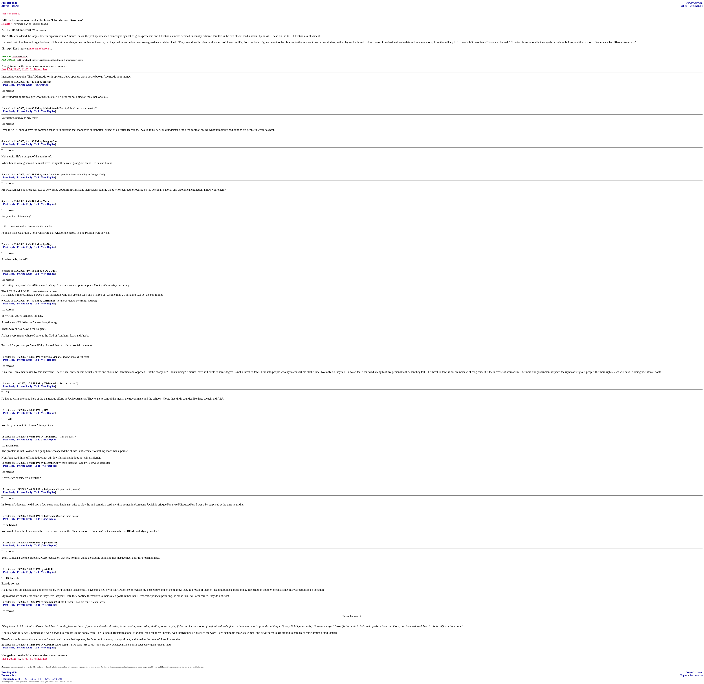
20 (2, 644)
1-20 (9, 69)
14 (2, 462)
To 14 (37, 519)
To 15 (37, 545)
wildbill (48, 569)
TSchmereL (50, 383)
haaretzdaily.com (39, 48)
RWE (47, 410)
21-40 (16, 69)
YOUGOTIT (50, 270)
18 (2, 569)
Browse (5, 5)
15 (2, 489)
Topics (683, 5)
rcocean (47, 81)
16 (2, 516)
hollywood (50, 489)
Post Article (696, 5)
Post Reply (9, 84)
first (3, 69)
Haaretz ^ (6, 23)
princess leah (51, 542)
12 (2, 410)
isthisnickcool (50, 108)
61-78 (33, 69)
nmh (45, 174)
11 (2, 383)
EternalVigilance (53, 357)
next (39, 69)
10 (2, 357)
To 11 (37, 465)
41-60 (25, 69)
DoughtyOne (50, 141)
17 (2, 542)
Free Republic (9, 2)
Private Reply (24, 84)
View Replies (41, 84)
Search (15, 5)
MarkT (47, 201)
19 (2, 602)
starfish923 (49, 300)
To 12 (37, 439)
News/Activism (694, 2)
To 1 (36, 111)
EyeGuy (47, 244)
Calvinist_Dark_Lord (56, 644)
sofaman (49, 602)
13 (2, 436)
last (45, 69)
